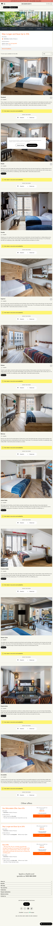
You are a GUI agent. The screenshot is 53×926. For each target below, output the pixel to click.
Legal (17, 915)
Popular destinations (5, 892)
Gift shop (3, 885)
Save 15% (5, 845)
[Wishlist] (47, 4)
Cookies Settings (20, 145)
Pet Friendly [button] (51, 98)
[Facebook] (25, 908)
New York (7, 22)
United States (13, 22)
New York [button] (6, 7)
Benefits (3, 883)
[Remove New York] (9, 7)
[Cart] (49, 4)
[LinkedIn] (28, 908)
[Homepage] (26, 4)
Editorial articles (4, 894)
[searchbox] (35, 7)
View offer (42, 835)
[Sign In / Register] (2, 4)
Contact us (3, 896)
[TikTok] (31, 908)
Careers (26, 915)
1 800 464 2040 (30, 876)
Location (22, 28)
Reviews (31, 28)
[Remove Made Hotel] (17, 7)
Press (21, 915)
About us (3, 881)
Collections (3, 889)
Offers (39, 28)
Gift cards (30, 915)
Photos (14, 28)
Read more (3, 173)
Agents (23, 915)
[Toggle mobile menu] (51, 3)
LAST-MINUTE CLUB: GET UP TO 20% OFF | (26, 1)
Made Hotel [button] (13, 7)
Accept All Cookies (32, 145)
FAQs (19, 915)
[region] (26, 143)
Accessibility (35, 915)
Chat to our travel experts (46, 923)
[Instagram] (21, 908)
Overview (4, 28)
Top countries (4, 887)
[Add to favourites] (2, 24)
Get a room (49, 28)
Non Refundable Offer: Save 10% (13, 808)
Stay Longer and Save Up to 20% (13, 826)
